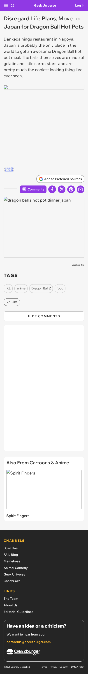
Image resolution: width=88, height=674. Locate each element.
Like (15, 302)
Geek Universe (45, 5)
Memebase (12, 561)
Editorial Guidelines (18, 612)
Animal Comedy (16, 568)
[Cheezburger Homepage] (44, 653)
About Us (10, 605)
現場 (9, 169)
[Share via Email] (80, 189)
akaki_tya (79, 264)
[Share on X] (61, 189)
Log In (79, 5)
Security (64, 666)
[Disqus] (44, 390)
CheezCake (12, 581)
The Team (11, 599)
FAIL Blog (11, 555)
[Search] (12, 5)
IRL (8, 288)
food (60, 288)
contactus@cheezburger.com (29, 642)
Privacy (53, 666)
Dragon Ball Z (41, 288)
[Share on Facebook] (52, 189)
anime (20, 288)
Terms (43, 666)
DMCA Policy (77, 666)
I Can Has (11, 548)
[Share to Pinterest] (71, 189)
